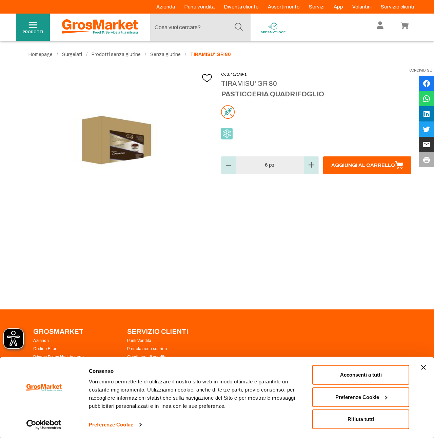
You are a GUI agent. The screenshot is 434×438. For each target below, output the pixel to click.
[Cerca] (239, 27)
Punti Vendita (139, 340)
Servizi (317, 6)
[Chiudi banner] (423, 367)
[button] (228, 165)
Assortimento (284, 6)
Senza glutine (165, 54)
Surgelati (72, 54)
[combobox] (199, 27)
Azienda (166, 6)
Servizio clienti (397, 6)
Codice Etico (45, 348)
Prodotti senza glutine (116, 54)
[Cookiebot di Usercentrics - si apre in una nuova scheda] (44, 425)
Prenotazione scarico (147, 348)
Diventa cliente (242, 6)
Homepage (40, 54)
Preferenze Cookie (111, 424)
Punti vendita (200, 6)
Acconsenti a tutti (361, 375)
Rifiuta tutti (361, 419)
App (339, 6)
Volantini (362, 6)
